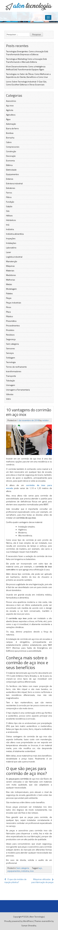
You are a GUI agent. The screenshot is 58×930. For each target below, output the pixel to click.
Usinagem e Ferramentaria (18, 389)
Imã (7, 224)
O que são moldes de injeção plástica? (15, 881)
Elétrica (9, 165)
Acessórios (11, 100)
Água (8, 119)
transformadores (13, 371)
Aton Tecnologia (37, 916)
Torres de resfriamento (16, 366)
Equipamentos (12, 174)
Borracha (10, 137)
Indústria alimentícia (15, 233)
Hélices (9, 215)
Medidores (11, 275)
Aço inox (10, 105)
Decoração (11, 155)
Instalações (11, 243)
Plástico (9, 316)
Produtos (10, 330)
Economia (10, 160)
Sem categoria (12, 343)
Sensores (10, 348)
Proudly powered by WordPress (18, 921)
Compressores (12, 146)
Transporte (11, 375)
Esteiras (9, 178)
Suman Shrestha (28, 925)
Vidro (8, 398)
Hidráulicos (11, 220)
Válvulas (9, 394)
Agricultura (10, 114)
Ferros (9, 192)
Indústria (10, 229)
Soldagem (10, 357)
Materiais (10, 270)
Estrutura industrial (14, 183)
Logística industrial (14, 256)
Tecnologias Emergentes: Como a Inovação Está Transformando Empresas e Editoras (27, 53)
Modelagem (11, 288)
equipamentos (13, 870)
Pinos (8, 307)
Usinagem (10, 385)
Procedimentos (13, 325)
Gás (8, 210)
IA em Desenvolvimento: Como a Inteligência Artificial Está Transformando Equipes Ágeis (25, 68)
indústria (25, 870)
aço (40, 868)
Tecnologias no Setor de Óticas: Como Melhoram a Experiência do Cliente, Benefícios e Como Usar (28, 75)
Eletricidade (11, 169)
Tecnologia (11, 362)
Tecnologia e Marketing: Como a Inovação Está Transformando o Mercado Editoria (26, 60)
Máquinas (10, 265)
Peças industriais (13, 302)
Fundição (10, 201)
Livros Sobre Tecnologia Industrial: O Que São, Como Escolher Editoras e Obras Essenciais (26, 83)
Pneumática (11, 320)
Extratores (10, 188)
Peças (8, 298)
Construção (11, 151)
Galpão (9, 206)
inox (32, 870)
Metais (9, 284)
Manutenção (11, 261)
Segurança (10, 339)
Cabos (9, 142)
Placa (8, 311)
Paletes (9, 293)
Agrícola (9, 110)
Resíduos (10, 334)
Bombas (10, 133)
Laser (8, 252)
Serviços (10, 353)
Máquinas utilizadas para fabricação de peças (42, 881)
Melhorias (10, 279)
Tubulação (10, 380)
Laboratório (11, 247)
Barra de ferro (12, 128)
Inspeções (10, 238)
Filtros (9, 197)
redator (45, 420)
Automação (11, 123)
